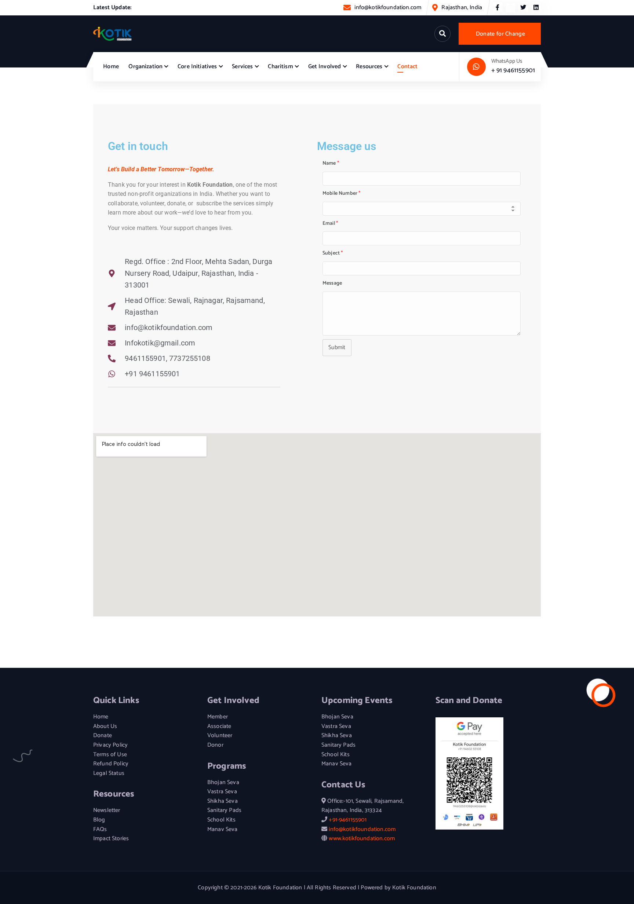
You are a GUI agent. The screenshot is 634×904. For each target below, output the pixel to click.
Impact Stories (111, 838)
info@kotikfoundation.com (387, 7)
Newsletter (106, 810)
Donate (102, 735)
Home (111, 67)
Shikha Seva (222, 801)
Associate (219, 726)
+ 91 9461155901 (513, 70)
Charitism (280, 67)
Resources (369, 67)
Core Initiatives (197, 67)
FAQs (100, 829)
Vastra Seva (222, 792)
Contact (407, 67)
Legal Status (108, 773)
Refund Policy (110, 764)
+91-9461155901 (348, 820)
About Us (105, 726)
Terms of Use (110, 755)
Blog (99, 820)
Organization (145, 67)
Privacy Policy (110, 745)
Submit (337, 347)
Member (217, 717)
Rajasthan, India (461, 7)
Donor (215, 745)
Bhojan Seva (223, 782)
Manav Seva (222, 829)
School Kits (221, 820)
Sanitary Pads (224, 810)
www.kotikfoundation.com (362, 838)
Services (242, 67)
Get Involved (324, 67)
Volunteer (219, 735)
